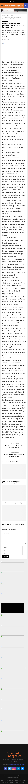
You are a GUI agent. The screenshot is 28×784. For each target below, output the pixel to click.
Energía (6, 780)
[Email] (22, 768)
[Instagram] (14, 768)
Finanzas (11, 780)
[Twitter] (10, 768)
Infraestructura (18, 780)
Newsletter (12, 782)
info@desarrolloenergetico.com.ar (16, 764)
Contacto (23, 782)
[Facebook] (5, 768)
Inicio (2, 780)
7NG (20, 777)
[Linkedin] (18, 768)
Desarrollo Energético (14, 5)
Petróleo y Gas (5, 21)
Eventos (17, 782)
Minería (24, 780)
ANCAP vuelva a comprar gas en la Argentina (13, 503)
